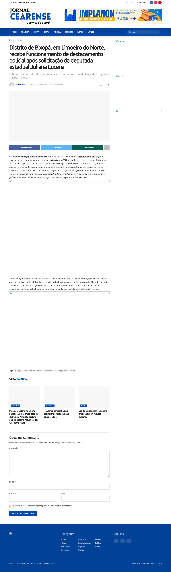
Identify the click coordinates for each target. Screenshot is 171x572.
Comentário (15, 448)
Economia (65, 550)
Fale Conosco (31, 2)
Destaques (66, 546)
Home (11, 40)
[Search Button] (157, 32)
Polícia (57, 32)
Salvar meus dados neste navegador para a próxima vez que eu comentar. (42, 506)
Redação (21, 84)
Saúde (97, 546)
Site (63, 494)
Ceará (36, 32)
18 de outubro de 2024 (38, 84)
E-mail (12, 493)
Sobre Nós (13, 2)
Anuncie (22, 2)
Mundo (91, 32)
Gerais (47, 32)
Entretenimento (85, 543)
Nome (12, 482)
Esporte (69, 32)
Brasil (80, 32)
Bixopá (18, 371)
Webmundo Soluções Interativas (42, 563)
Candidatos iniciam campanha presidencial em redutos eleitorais (93, 414)
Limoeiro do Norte (32, 371)
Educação (82, 540)
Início (14, 32)
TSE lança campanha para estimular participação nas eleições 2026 (56, 414)
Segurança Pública (67, 371)
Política (25, 32)
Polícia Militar (50, 371)
